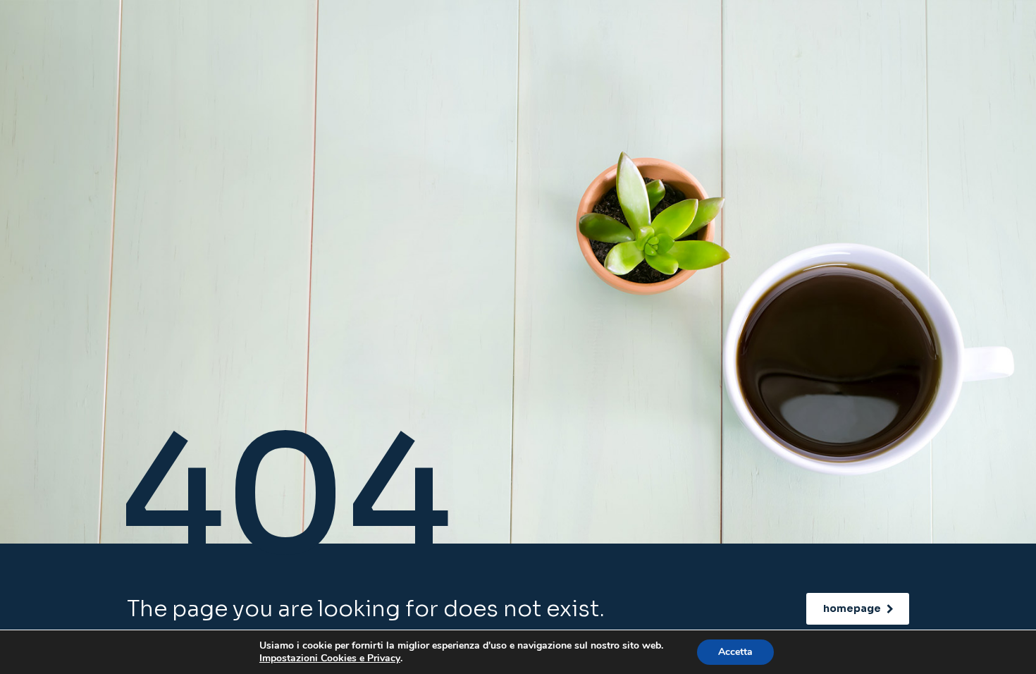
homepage (852, 608)
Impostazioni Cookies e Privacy (329, 658)
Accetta (735, 651)
